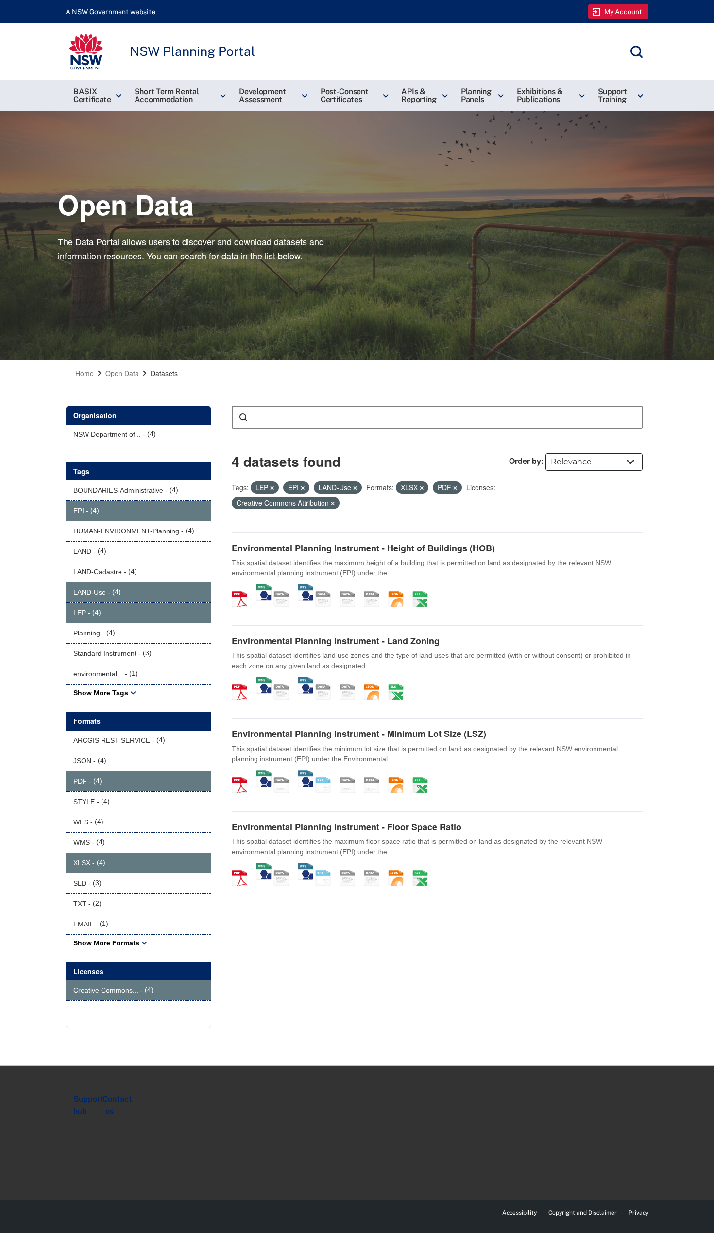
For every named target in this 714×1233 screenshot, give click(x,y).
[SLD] (351, 589)
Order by (525, 460)
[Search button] (243, 417)
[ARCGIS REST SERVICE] (284, 589)
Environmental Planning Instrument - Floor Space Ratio (346, 827)
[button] (96, 95)
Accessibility (519, 1212)
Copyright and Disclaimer (582, 1212)
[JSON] (399, 589)
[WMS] (264, 589)
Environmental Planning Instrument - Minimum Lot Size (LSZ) (359, 733)
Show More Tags (100, 693)
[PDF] (243, 589)
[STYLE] (326, 589)
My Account (623, 12)
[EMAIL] (375, 589)
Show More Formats (106, 943)
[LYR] (326, 681)
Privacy (638, 1212)
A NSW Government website (110, 12)
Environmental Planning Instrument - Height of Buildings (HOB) (363, 548)
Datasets (164, 373)
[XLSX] (423, 589)
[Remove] (272, 488)
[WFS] (305, 589)
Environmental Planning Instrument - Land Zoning (336, 640)
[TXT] (326, 775)
